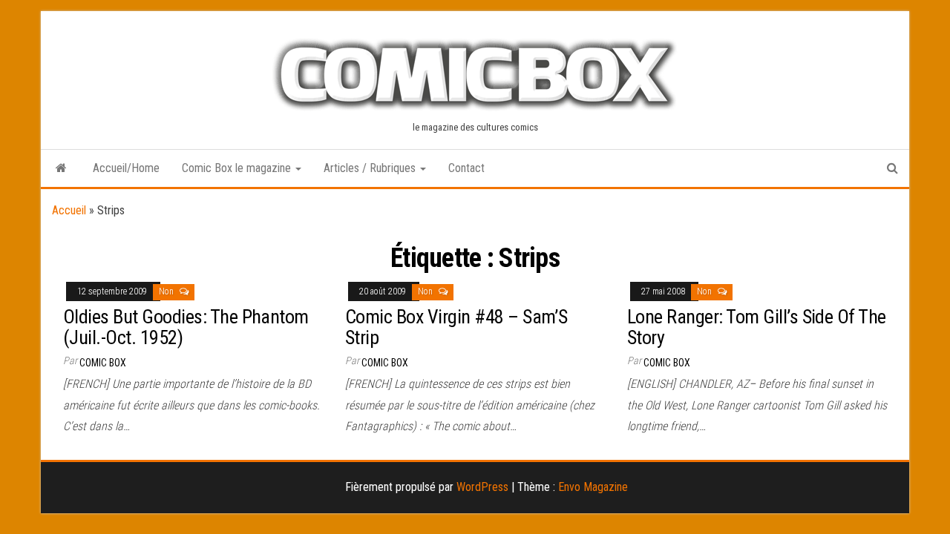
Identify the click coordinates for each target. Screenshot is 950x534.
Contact (466, 168)
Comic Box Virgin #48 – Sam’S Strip (456, 327)
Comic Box (102, 363)
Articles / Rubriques (371, 168)
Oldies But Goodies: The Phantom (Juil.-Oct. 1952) (186, 327)
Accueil (69, 210)
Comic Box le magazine (238, 168)
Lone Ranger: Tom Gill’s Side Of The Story (756, 327)
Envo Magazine (593, 487)
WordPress (482, 487)
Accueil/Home (126, 168)
